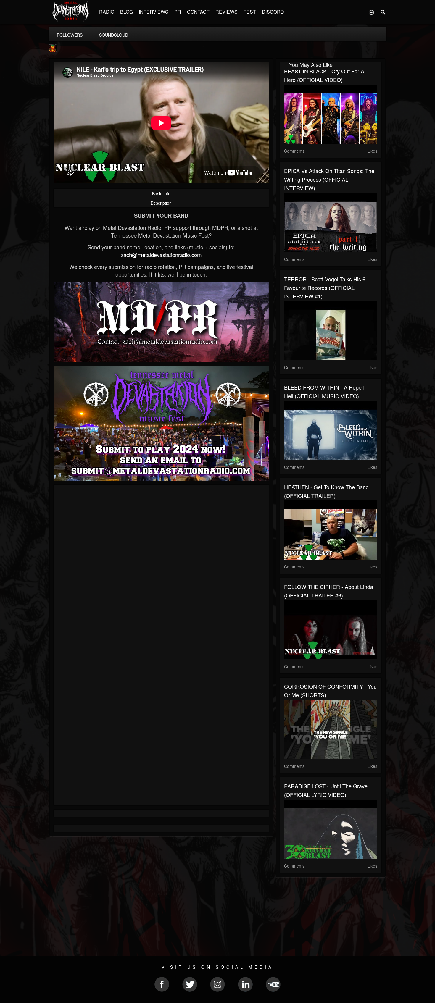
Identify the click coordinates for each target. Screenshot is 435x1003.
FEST (250, 11)
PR (177, 11)
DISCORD (273, 11)
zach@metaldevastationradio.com (161, 255)
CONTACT (198, 11)
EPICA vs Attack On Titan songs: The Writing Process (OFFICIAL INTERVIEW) (329, 179)
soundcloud (113, 35)
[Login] (371, 12)
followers (70, 35)
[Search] (383, 12)
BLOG (126, 11)
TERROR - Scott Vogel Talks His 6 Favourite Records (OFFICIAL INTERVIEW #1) (324, 287)
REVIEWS (226, 11)
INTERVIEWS (153, 11)
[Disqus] (161, 568)
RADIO (106, 11)
